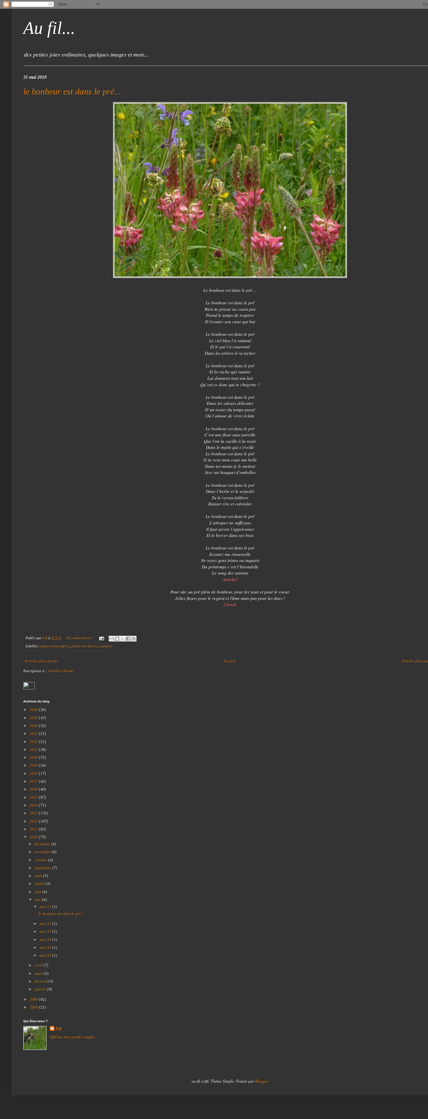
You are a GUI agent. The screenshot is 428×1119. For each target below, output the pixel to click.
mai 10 (46, 939)
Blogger (261, 1081)
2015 (34, 797)
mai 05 (46, 955)
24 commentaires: (80, 637)
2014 (34, 805)
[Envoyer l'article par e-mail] (101, 637)
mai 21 (46, 923)
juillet (40, 883)
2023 (34, 733)
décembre (43, 843)
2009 (34, 999)
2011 (34, 829)
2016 (34, 789)
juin (38, 891)
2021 (34, 749)
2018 (34, 773)
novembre (43, 851)
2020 (34, 757)
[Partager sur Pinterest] (134, 639)
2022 (34, 741)
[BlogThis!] (117, 639)
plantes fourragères (55, 646)
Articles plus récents (41, 660)
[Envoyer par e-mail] (111, 639)
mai (38, 899)
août (39, 875)
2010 (34, 836)
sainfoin (106, 646)
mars (39, 973)
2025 (34, 717)
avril (39, 965)
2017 (34, 781)
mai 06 (46, 947)
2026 (34, 709)
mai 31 (46, 906)
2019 (34, 765)
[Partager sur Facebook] (128, 639)
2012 (34, 821)
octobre (41, 859)
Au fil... (49, 28)
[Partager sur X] (122, 639)
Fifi (59, 1029)
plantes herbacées (84, 646)
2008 (34, 1007)
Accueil (230, 660)
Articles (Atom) (60, 670)
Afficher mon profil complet (72, 1036)
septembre (43, 867)
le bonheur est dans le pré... (72, 91)
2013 (34, 813)
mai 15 (46, 931)
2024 (34, 725)
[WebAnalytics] (29, 688)
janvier (41, 989)
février (40, 981)
